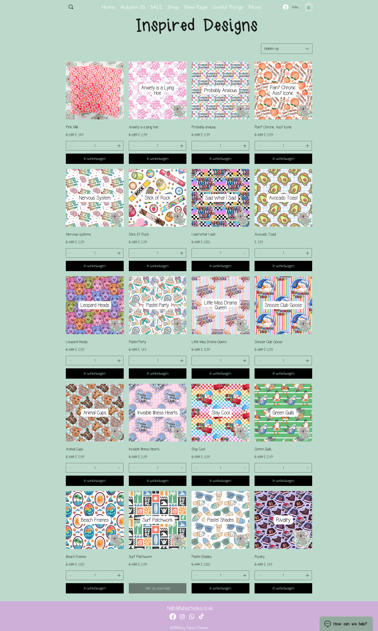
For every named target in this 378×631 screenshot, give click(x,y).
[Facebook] (172, 616)
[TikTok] (201, 616)
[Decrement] (70, 145)
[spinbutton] (94, 145)
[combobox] (286, 48)
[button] (308, 6)
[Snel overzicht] (95, 90)
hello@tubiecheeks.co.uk (190, 608)
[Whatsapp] (191, 616)
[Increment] (119, 145)
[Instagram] (182, 616)
